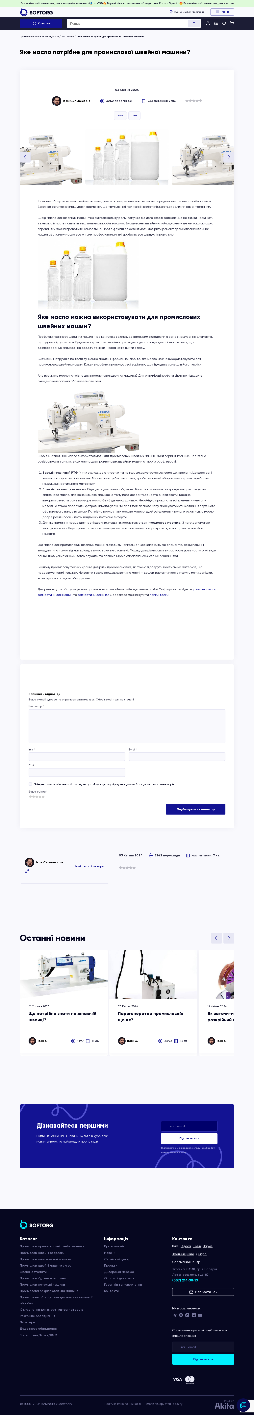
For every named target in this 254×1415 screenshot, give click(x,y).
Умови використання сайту (164, 1403)
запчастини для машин (55, 595)
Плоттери (27, 1322)
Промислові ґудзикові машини (43, 1278)
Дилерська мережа (119, 1272)
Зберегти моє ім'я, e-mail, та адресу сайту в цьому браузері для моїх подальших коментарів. (104, 784)
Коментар (36, 706)
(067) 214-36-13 (185, 1280)
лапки (154, 595)
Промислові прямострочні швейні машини (52, 1246)
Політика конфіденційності (123, 1403)
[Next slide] (228, 157)
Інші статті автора (89, 866)
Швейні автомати (33, 1272)
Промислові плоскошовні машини (45, 1259)
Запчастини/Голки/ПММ (38, 1335)
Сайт (32, 765)
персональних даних (173, 1152)
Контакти (111, 1291)
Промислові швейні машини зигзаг (46, 1265)
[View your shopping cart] (231, 23)
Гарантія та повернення (123, 1284)
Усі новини (68, 36)
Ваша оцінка (38, 791)
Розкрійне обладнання (37, 1316)
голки (164, 595)
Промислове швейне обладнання (39, 36)
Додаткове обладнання (39, 1328)
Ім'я (32, 749)
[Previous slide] (25, 157)
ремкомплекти (204, 589)
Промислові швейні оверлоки (42, 1253)
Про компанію (114, 1246)
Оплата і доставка (119, 1278)
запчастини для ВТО (93, 595)
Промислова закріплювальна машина (49, 1291)
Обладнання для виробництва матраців (51, 1309)
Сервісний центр (117, 1259)
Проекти (110, 1265)
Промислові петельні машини (42, 1284)
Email (133, 749)
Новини (109, 1253)
